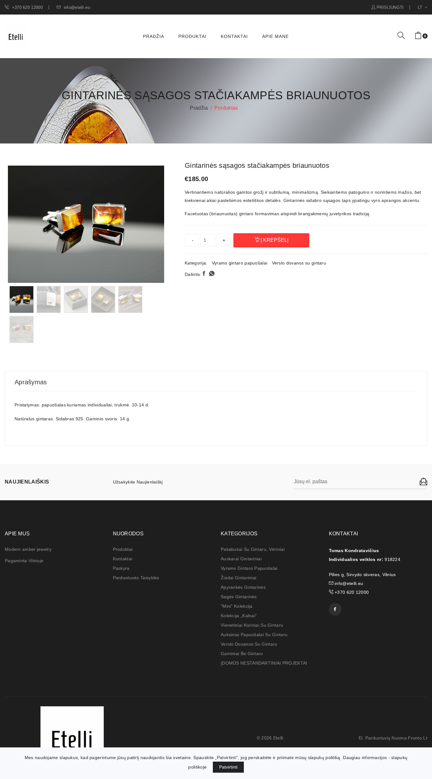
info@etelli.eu (76, 7)
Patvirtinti (228, 767)
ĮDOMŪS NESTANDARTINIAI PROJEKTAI (264, 663)
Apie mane (275, 36)
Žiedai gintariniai (238, 577)
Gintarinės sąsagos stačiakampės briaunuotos (257, 165)
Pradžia (153, 36)
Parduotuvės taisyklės (136, 577)
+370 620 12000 (26, 7)
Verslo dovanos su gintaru (299, 262)
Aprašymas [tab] (31, 382)
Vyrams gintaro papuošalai (240, 262)
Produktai (192, 36)
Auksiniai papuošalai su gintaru (254, 634)
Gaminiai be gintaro (242, 653)
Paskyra (121, 568)
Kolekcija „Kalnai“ (239, 615)
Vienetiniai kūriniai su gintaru (252, 625)
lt (421, 7)
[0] (418, 36)
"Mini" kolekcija (237, 606)
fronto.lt (417, 737)
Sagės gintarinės (239, 596)
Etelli (278, 737)
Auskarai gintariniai (241, 558)
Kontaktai (234, 36)
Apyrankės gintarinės (243, 587)
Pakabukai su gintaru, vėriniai (253, 549)
